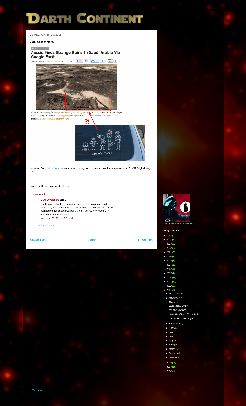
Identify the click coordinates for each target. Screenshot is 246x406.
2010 (169, 362)
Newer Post (38, 240)
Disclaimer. (37, 390)
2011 (169, 290)
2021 (169, 252)
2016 (169, 269)
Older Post (145, 240)
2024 (169, 239)
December (174, 293)
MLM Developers (50, 199)
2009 (169, 367)
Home (92, 240)
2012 (169, 286)
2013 (169, 281)
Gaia (56, 168)
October (173, 302)
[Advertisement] (190, 54)
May (171, 340)
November (174, 298)
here (32, 171)
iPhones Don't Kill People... (182, 318)
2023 (169, 244)
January (173, 357)
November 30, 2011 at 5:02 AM (57, 218)
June (172, 336)
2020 (169, 256)
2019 (169, 260)
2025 (169, 235)
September (174, 323)
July (171, 332)
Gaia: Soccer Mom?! (178, 306)
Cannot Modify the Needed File (184, 314)
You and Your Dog (177, 310)
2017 (169, 265)
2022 (169, 248)
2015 (169, 273)
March (172, 349)
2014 (169, 277)
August (172, 328)
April (171, 344)
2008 (169, 371)
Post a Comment (46, 225)
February (173, 353)
